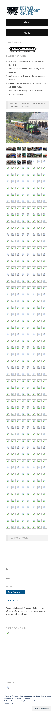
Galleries (25, 103)
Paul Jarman (13, 68)
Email (8, 578)
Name (8, 569)
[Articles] (23, 690)
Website (9, 587)
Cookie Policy (9, 703)
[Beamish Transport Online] (27, 10)
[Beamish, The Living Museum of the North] (22, 49)
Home (17, 103)
